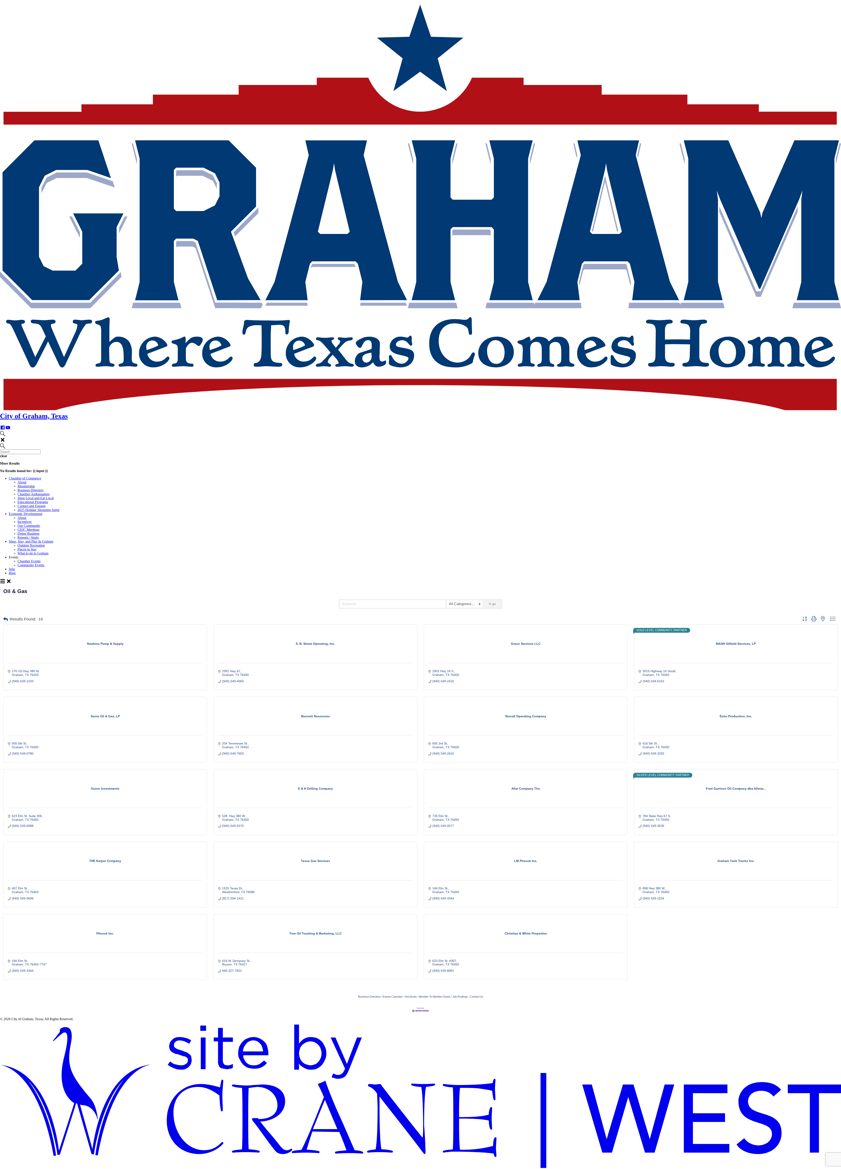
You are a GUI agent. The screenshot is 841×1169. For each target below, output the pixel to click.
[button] (5, 619)
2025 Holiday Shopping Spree (39, 510)
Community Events (31, 565)
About (22, 482)
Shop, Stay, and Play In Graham (31, 541)
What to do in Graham (33, 553)
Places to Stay (27, 549)
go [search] (494, 604)
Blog (12, 573)
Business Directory (31, 490)
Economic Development (25, 514)
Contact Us (476, 996)
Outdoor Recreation (31, 545)
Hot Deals (411, 996)
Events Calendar (393, 996)
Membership (26, 486)
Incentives (25, 522)
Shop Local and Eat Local (36, 498)
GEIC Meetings (28, 529)
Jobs (12, 569)
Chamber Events (29, 561)
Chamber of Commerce (25, 478)
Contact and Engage (32, 506)
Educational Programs (33, 502)
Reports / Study (28, 537)
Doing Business (28, 533)
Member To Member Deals (434, 996)
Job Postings (460, 996)
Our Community (29, 526)
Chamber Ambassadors (33, 494)
